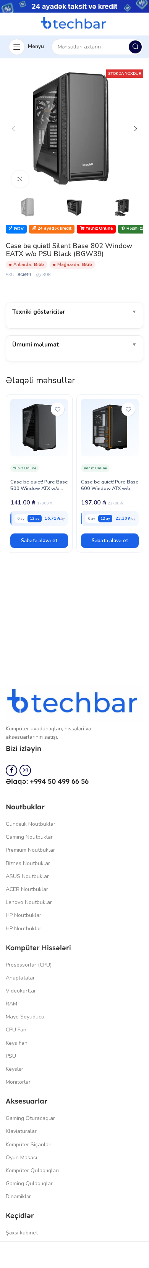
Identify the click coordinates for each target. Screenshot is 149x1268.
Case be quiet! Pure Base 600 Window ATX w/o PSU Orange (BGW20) (110, 488)
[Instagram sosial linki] (25, 770)
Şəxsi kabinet (22, 1232)
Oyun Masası (21, 1157)
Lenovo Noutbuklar (29, 902)
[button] (39, 540)
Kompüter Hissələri (38, 947)
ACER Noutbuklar (27, 889)
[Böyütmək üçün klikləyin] (20, 179)
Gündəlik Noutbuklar (30, 824)
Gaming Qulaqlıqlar (29, 1183)
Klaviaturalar (21, 1131)
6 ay (20, 518)
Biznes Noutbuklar (28, 863)
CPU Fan (16, 1029)
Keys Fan (17, 1043)
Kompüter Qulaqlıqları (32, 1170)
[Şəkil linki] (74, 702)
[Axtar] (135, 46)
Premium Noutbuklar (30, 850)
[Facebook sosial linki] (11, 770)
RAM (11, 1003)
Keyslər (14, 1069)
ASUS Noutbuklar (27, 876)
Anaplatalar (20, 977)
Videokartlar (21, 990)
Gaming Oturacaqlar (30, 1118)
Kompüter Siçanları (29, 1144)
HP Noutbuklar (23, 915)
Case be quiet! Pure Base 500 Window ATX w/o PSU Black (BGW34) (39, 488)
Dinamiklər (18, 1196)
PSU (11, 1056)
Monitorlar (18, 1082)
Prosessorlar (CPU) (29, 964)
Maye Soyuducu (25, 1016)
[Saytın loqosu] (74, 23)
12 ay (34, 518)
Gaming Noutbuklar (29, 837)
